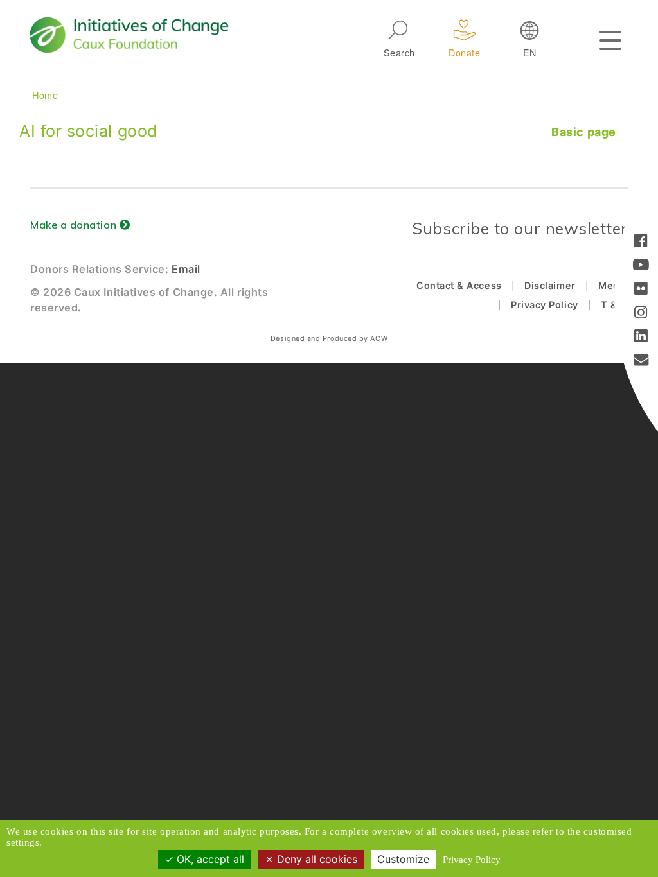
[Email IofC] (641, 361)
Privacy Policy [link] (472, 860)
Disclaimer (549, 285)
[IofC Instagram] (641, 313)
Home (45, 94)
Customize (403, 859)
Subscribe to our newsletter (520, 228)
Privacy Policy (544, 304)
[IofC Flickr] (641, 290)
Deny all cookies (315, 859)
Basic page (583, 132)
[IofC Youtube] (641, 266)
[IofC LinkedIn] (641, 337)
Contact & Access (459, 285)
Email (186, 269)
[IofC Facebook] (641, 242)
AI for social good (88, 131)
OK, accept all (208, 859)
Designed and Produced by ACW (329, 338)
